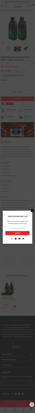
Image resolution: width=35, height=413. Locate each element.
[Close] (32, 210)
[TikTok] (19, 239)
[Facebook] (12, 239)
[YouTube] (23, 239)
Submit (17, 233)
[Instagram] (16, 239)
